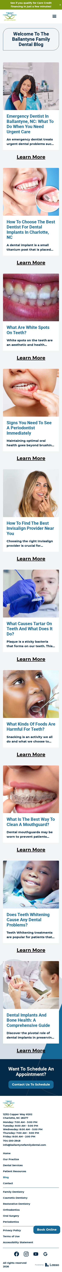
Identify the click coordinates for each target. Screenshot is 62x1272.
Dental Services (13, 1165)
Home (7, 1153)
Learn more (31, 157)
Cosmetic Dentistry (15, 1198)
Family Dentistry (13, 1192)
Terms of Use (11, 1236)
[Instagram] (26, 1254)
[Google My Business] (45, 1254)
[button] (54, 16)
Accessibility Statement (18, 1242)
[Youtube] (35, 1254)
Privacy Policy (12, 1230)
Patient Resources (14, 1171)
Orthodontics (11, 1210)
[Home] (8, 1104)
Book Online (47, 1229)
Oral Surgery (11, 1216)
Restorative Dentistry (16, 1204)
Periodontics (11, 1222)
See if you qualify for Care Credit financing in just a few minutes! (31, 5)
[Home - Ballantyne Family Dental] (9, 16)
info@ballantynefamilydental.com (24, 1145)
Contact (8, 1183)
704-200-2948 (11, 1141)
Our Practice (11, 1159)
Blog (6, 1177)
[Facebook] (16, 1254)
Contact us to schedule (31, 1084)
